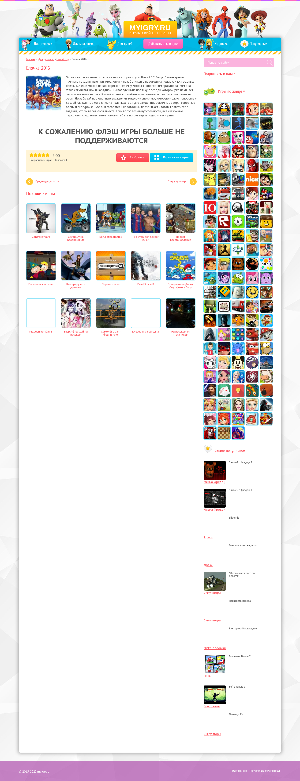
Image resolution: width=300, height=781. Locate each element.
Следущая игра (177, 181)
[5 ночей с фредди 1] (216, 490)
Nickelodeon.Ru (215, 648)
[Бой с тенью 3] (216, 686)
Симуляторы (212, 592)
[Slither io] (216, 518)
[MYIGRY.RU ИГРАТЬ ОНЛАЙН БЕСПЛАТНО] (150, 18)
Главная (30, 59)
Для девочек (46, 59)
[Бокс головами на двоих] (216, 545)
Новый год (62, 59)
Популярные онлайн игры (265, 771)
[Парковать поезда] (216, 601)
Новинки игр (239, 771)
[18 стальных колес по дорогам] (216, 576)
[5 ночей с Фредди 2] (216, 462)
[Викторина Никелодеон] (216, 628)
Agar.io (208, 537)
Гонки (207, 676)
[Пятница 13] (216, 714)
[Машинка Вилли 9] (216, 656)
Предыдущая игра (47, 181)
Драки (208, 565)
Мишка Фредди (214, 482)
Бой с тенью (212, 706)
